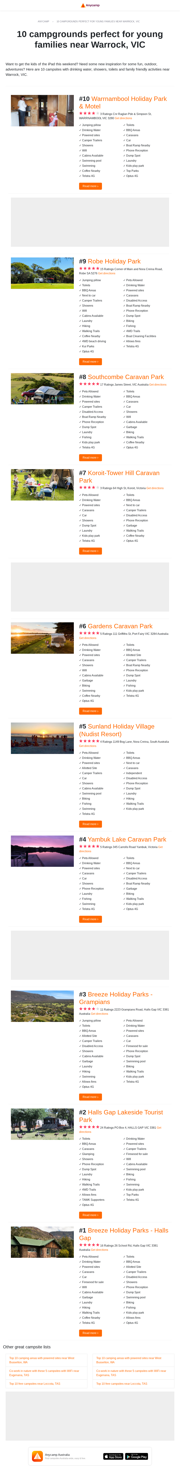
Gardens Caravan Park (120, 626)
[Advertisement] (90, 222)
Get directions (123, 118)
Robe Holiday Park (114, 261)
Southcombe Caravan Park (126, 376)
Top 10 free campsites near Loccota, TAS (34, 1383)
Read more (90, 186)
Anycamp (43, 21)
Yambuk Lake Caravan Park (127, 839)
